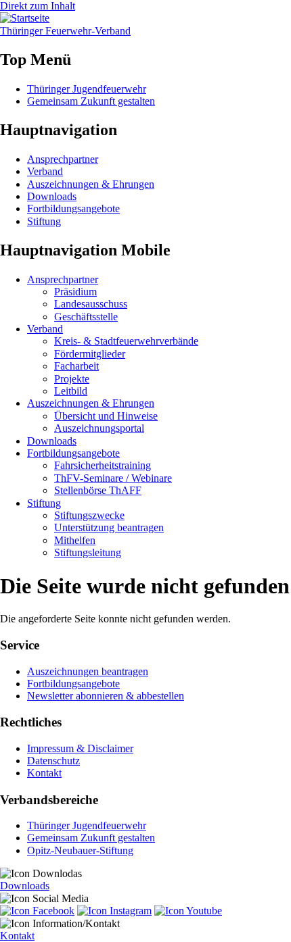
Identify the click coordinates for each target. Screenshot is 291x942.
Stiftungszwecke (89, 515)
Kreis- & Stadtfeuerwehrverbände (126, 341)
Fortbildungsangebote (73, 208)
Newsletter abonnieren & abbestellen (105, 695)
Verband (45, 171)
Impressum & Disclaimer (80, 748)
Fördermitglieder (89, 354)
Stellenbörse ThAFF (97, 490)
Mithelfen (74, 540)
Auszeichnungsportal (99, 428)
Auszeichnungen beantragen (87, 671)
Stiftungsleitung (87, 552)
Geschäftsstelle (86, 316)
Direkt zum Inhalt (37, 5)
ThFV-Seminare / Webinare (113, 478)
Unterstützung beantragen (109, 527)
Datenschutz (53, 760)
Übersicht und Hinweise (106, 416)
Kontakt (44, 772)
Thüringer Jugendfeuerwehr (86, 89)
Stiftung (44, 221)
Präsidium (75, 291)
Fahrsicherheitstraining (102, 465)
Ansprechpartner (62, 159)
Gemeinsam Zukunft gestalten (91, 101)
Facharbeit (76, 366)
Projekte (71, 379)
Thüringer (65, 30)
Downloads (51, 196)
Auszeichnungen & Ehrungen (90, 184)
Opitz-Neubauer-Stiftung (80, 850)
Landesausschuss (90, 303)
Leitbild (70, 391)
